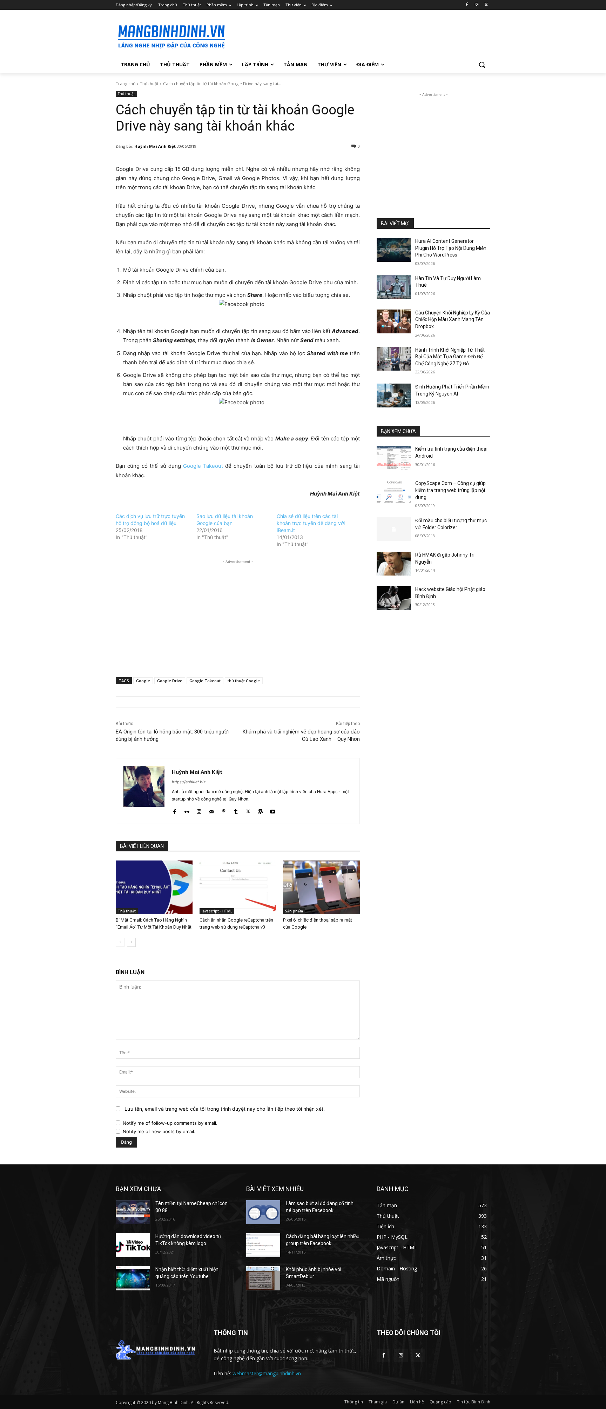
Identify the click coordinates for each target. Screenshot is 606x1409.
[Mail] (211, 810)
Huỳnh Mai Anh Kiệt (155, 146)
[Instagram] (476, 5)
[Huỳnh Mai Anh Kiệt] (143, 791)
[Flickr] (186, 810)
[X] (486, 5)
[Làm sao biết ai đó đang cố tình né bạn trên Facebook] (263, 1212)
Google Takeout (203, 466)
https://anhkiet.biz (189, 781)
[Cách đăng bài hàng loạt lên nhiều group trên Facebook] (263, 1245)
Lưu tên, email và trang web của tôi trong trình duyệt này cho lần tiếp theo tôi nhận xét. (224, 1109)
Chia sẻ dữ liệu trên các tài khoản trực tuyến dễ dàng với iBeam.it (311, 523)
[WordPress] (260, 810)
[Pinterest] (223, 810)
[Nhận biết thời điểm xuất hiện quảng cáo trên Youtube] (133, 1278)
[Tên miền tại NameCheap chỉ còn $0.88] (133, 1212)
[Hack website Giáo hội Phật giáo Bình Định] (394, 598)
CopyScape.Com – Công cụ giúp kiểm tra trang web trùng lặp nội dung (450, 490)
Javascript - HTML (217, 911)
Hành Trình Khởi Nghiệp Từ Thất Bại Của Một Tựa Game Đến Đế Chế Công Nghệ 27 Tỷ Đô (450, 356)
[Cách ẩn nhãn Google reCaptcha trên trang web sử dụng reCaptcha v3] (238, 887)
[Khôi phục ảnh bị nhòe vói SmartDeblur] (263, 1278)
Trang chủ (125, 84)
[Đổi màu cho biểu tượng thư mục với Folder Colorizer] (394, 529)
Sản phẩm (294, 911)
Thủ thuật (149, 84)
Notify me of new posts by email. (159, 1131)
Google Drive (169, 680)
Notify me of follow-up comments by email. (170, 1123)
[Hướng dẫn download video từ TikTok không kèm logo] (133, 1245)
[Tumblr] (235, 810)
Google (143, 680)
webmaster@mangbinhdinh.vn (267, 1373)
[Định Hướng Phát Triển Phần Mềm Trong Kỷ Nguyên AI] (394, 395)
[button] (481, 64)
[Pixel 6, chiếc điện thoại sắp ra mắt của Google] (321, 887)
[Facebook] (467, 5)
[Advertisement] (355, 35)
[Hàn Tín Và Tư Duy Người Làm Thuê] (394, 287)
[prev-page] (120, 942)
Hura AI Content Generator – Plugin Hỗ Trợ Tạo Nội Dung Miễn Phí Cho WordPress (450, 248)
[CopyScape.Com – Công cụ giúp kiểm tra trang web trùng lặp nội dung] (394, 492)
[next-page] (131, 942)
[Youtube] (272, 810)
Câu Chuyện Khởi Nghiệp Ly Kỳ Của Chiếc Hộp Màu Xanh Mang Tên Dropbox (452, 319)
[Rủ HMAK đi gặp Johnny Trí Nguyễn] (394, 564)
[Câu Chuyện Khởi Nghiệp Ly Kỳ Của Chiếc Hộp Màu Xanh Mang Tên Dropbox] (394, 321)
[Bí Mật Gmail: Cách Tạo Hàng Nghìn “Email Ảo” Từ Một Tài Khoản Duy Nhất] (154, 887)
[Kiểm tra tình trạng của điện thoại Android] (394, 458)
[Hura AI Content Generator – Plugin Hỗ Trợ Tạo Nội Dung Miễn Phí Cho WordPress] (394, 250)
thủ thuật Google (244, 680)
